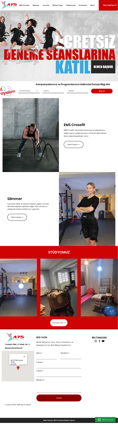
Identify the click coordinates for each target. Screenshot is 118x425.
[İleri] (104, 47)
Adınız (39, 353)
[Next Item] (114, 287)
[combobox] (29, 91)
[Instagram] (95, 341)
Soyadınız (64, 353)
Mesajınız (40, 380)
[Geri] (13, 47)
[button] (102, 66)
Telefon (39, 371)
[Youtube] (103, 341)
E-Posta (39, 362)
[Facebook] (99, 341)
